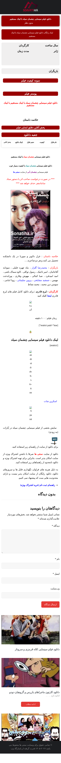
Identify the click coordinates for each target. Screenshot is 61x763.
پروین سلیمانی (24, 280)
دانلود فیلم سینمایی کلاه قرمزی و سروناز (37, 649)
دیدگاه (56, 526)
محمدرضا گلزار (39, 267)
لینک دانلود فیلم (34, 339)
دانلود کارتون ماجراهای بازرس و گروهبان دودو (34, 692)
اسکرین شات (50, 401)
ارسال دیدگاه (50, 604)
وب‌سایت (55, 588)
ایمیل (56, 574)
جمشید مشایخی (41, 280)
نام (57, 559)
